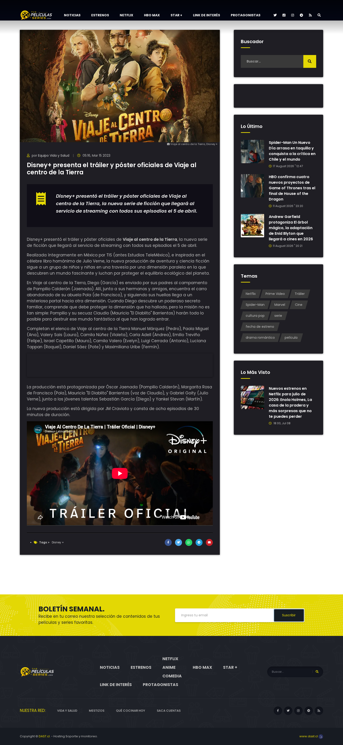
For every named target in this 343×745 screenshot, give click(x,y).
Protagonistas (245, 15)
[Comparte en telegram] (199, 542)
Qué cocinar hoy (130, 710)
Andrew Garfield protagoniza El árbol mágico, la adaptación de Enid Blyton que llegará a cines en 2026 (291, 228)
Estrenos (100, 15)
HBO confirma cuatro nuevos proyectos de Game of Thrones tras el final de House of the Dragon (292, 188)
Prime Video (275, 293)
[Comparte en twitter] (178, 542)
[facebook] (284, 15)
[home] (37, 671)
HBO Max (152, 15)
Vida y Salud (67, 710)
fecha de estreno (260, 326)
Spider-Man (255, 304)
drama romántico (260, 337)
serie (278, 315)
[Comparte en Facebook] (168, 542)
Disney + (58, 542)
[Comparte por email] (209, 542)
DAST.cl (44, 736)
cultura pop (255, 315)
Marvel (279, 304)
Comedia (172, 676)
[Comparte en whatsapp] (188, 542)
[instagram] (292, 15)
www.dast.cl (308, 736)
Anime (168, 667)
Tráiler (300, 293)
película (291, 337)
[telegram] (301, 15)
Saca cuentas (169, 710)
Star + (176, 15)
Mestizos (96, 710)
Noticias (72, 15)
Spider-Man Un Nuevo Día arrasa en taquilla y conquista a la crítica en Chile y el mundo (292, 151)
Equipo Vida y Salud (53, 155)
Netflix (126, 15)
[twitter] (275, 15)
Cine (298, 304)
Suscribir (289, 615)
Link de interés (206, 15)
